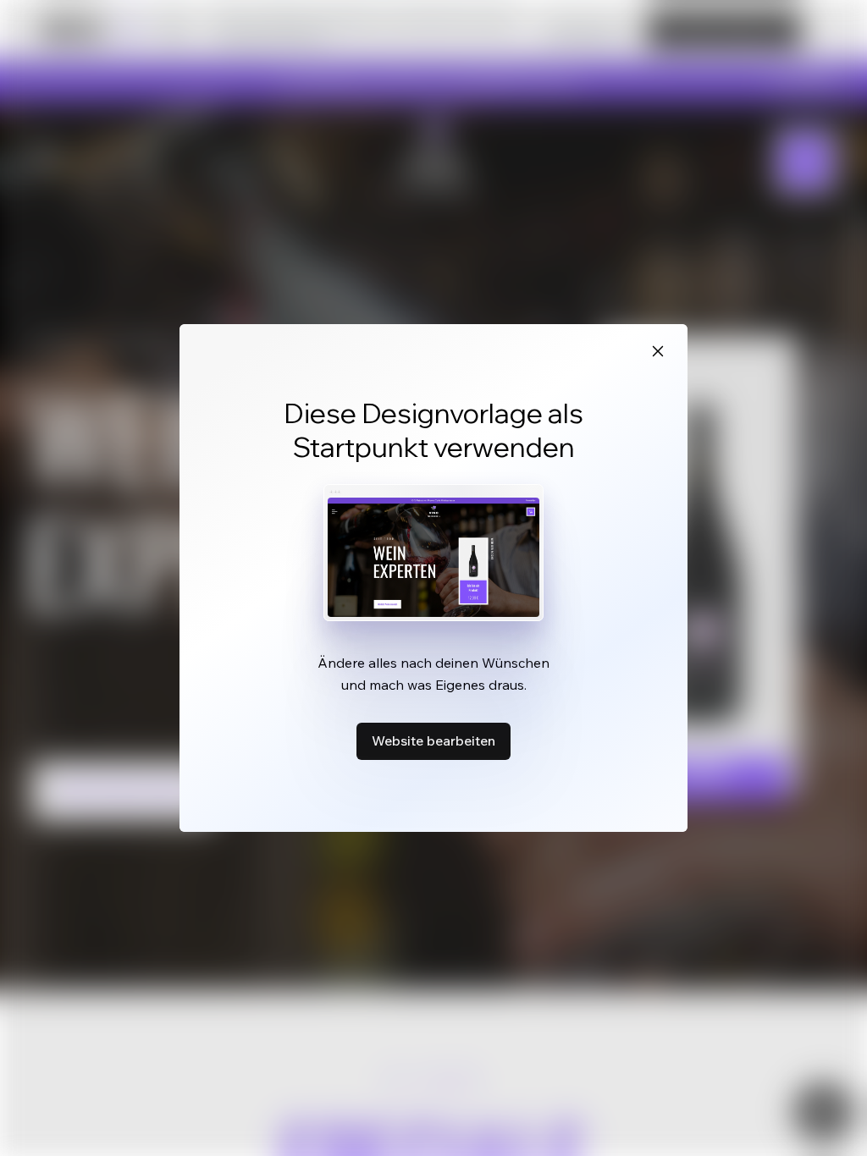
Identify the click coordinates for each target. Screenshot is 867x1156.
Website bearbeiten (433, 740)
